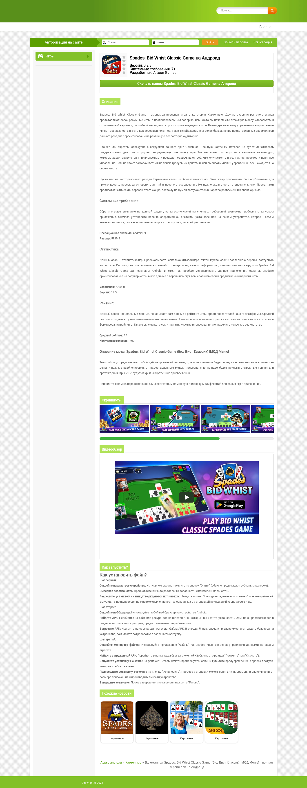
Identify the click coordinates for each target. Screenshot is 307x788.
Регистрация (263, 42)
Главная (266, 27)
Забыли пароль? (236, 42)
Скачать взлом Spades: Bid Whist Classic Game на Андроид (186, 83)
